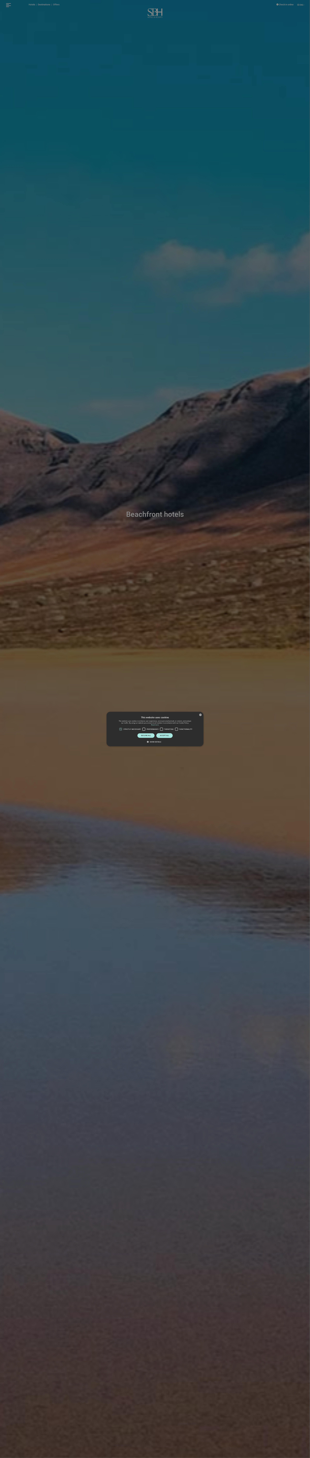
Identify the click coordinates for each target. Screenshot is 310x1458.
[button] (155, 741)
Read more (155, 725)
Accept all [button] (164, 735)
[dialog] (155, 729)
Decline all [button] (146, 735)
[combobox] (200, 715)
